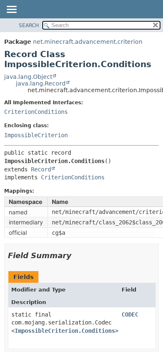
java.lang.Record (41, 83)
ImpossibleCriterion (36, 135)
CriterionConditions (36, 111)
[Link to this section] (77, 255)
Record (41, 169)
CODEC (130, 314)
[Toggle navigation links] (11, 10)
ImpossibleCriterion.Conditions (65, 330)
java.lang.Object (28, 76)
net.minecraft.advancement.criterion (88, 41)
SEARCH (29, 25)
